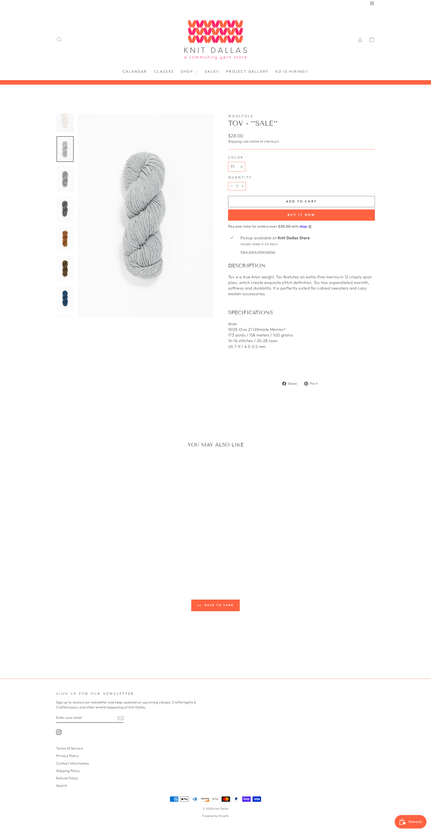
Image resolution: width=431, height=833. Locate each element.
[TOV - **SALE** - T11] (109, 556)
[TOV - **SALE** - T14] (121, 556)
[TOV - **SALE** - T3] (79, 556)
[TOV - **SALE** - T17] (82, 562)
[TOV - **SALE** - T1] (67, 556)
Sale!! (212, 71)
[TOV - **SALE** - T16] (76, 562)
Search (61, 785)
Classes (164, 71)
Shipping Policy (68, 771)
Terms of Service (69, 748)
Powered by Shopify (215, 816)
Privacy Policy (67, 756)
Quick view (94, 529)
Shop (188, 71)
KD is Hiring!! (291, 71)
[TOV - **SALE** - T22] (106, 562)
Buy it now (302, 215)
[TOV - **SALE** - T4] (85, 556)
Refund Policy (67, 778)
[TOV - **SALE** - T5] (91, 556)
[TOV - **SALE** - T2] (73, 556)
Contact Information (72, 763)
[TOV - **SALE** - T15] (127, 556)
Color (236, 157)
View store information (257, 252)
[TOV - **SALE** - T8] (97, 556)
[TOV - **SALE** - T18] (88, 562)
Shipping (235, 141)
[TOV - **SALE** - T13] (115, 556)
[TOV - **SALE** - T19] (94, 562)
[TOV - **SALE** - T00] (61, 556)
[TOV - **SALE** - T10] (103, 556)
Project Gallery (247, 71)
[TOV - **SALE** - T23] (112, 562)
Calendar (135, 71)
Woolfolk (241, 116)
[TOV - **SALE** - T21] (100, 562)
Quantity (240, 177)
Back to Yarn (218, 605)
